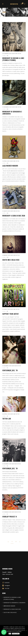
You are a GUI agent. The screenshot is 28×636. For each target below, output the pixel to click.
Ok (9, 633)
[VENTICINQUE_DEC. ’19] (14, 350)
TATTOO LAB (6, 418)
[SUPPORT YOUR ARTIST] (14, 295)
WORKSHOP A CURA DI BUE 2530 (13, 215)
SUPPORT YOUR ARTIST (10, 314)
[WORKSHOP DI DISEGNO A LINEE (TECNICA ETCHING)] (14, 36)
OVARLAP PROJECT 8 (9, 516)
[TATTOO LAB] (14, 404)
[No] (26, 630)
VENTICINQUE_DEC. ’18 (10, 468)
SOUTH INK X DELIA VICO (10, 260)
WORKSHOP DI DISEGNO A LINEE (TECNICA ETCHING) (13, 59)
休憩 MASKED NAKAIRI (10, 165)
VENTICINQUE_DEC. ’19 (10, 370)
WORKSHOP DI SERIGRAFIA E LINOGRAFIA (12, 112)
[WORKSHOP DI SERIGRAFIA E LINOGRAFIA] (14, 92)
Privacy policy (16, 633)
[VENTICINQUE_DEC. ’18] (14, 450)
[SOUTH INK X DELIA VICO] (14, 244)
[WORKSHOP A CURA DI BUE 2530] (14, 197)
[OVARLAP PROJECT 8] (14, 502)
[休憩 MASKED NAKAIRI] (14, 147)
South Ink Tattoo (16, 53)
